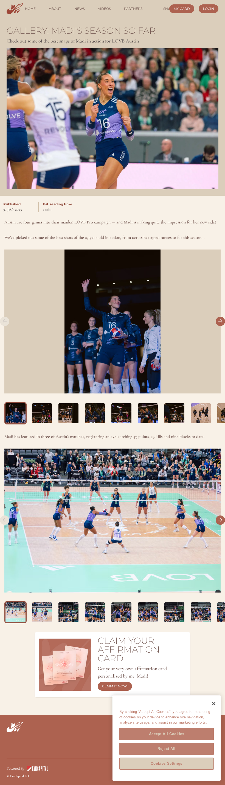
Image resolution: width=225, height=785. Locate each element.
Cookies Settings (166, 763)
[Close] (214, 704)
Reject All (167, 749)
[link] (15, 8)
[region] (167, 738)
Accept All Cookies (166, 734)
